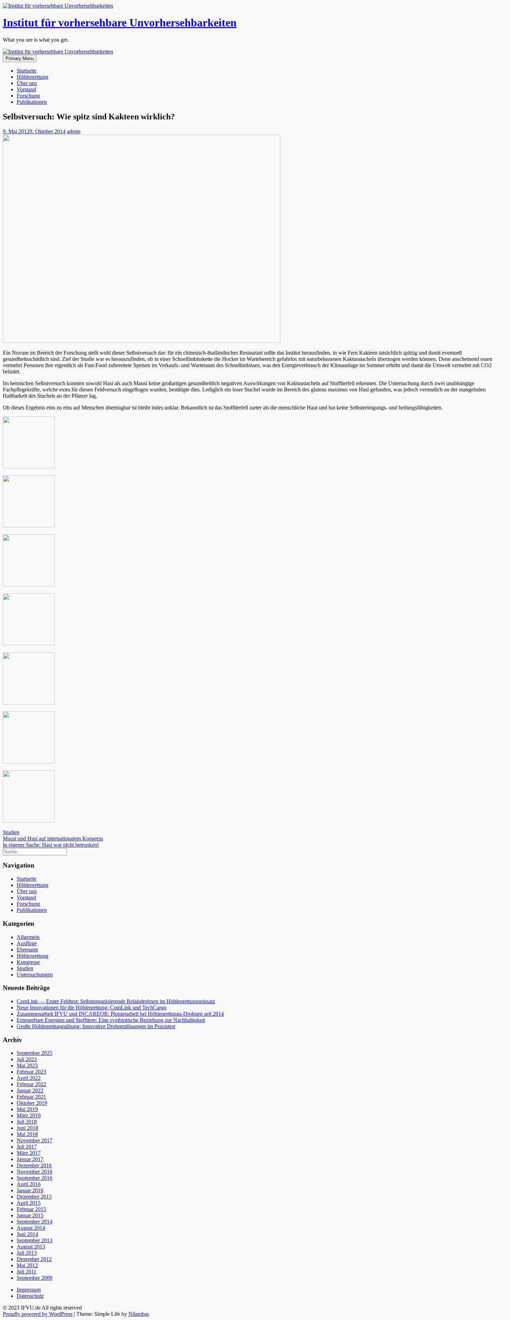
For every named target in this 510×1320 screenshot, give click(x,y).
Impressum (29, 1290)
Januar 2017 (30, 1159)
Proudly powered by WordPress (38, 1314)
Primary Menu (20, 58)
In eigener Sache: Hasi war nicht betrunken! (51, 845)
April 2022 (29, 1078)
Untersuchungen (35, 975)
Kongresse (28, 962)
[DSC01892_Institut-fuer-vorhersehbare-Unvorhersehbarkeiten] (29, 702)
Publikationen (32, 102)
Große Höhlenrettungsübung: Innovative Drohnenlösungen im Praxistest (96, 1026)
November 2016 (34, 1172)
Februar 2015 (31, 1209)
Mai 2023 (27, 1065)
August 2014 (31, 1228)
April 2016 (29, 1184)
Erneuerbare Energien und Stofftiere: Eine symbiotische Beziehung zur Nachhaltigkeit (111, 1020)
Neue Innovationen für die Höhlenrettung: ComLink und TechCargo (92, 1007)
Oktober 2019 (32, 1103)
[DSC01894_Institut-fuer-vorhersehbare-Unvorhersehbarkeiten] (29, 761)
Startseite (26, 71)
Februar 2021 (31, 1097)
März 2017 (29, 1153)
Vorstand (26, 89)
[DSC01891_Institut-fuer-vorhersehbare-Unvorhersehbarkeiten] (29, 643)
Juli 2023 (27, 1059)
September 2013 (34, 1240)
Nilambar (138, 1314)
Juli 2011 (26, 1272)
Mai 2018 (27, 1134)
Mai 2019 (27, 1109)
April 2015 (29, 1203)
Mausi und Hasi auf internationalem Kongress (53, 838)
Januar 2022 (30, 1090)
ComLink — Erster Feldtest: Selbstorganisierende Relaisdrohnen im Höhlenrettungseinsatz (116, 1001)
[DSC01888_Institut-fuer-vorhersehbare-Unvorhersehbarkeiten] (29, 466)
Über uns (27, 83)
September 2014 (34, 1222)
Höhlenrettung (32, 77)
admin (73, 131)
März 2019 (29, 1115)
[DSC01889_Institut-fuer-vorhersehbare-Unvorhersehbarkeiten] (29, 525)
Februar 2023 (31, 1072)
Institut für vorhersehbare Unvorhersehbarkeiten (120, 22)
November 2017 (34, 1140)
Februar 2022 (31, 1084)
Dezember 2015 (34, 1197)
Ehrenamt (27, 950)
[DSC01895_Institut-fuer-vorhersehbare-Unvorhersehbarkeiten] (29, 820)
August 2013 (31, 1247)
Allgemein (28, 937)
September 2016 (34, 1178)
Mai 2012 (27, 1265)
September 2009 (34, 1278)
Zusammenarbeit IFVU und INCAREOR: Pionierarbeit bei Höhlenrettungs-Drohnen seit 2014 (120, 1014)
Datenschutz (30, 1296)
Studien (11, 832)
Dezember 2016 (34, 1165)
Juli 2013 (27, 1253)
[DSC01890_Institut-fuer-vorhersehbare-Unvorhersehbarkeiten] (29, 584)
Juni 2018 (27, 1128)
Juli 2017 (27, 1147)
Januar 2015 (30, 1215)
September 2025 (34, 1053)
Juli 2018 (27, 1122)
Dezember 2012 (34, 1259)
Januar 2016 (30, 1190)
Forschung (28, 96)
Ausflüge (27, 943)
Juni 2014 (27, 1234)
